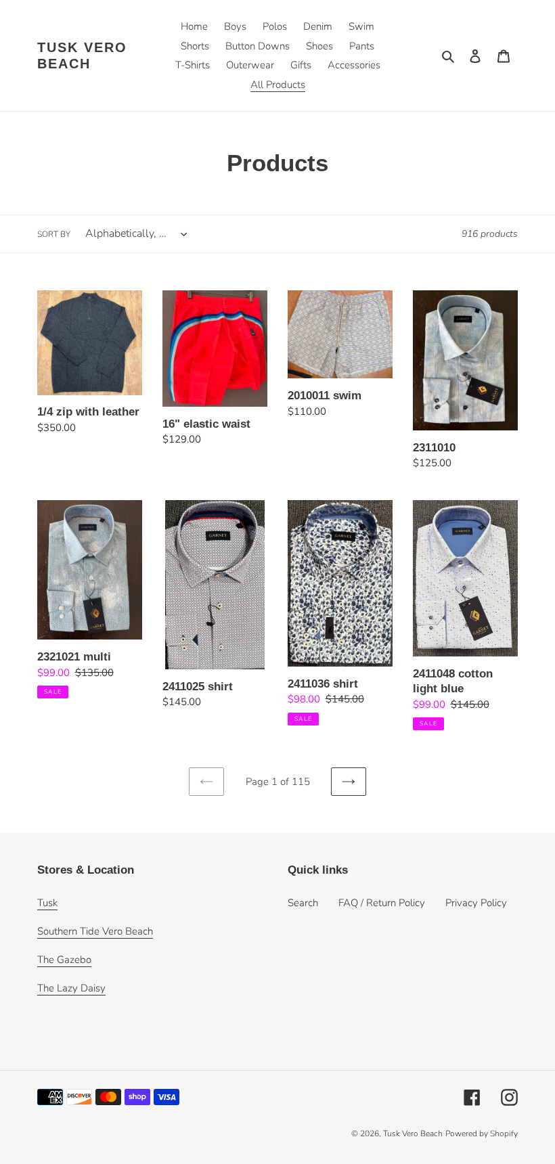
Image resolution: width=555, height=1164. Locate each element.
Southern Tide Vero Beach (95, 931)
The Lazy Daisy (71, 988)
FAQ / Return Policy (381, 903)
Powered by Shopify (481, 1133)
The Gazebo (64, 959)
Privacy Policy (476, 903)
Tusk (47, 903)
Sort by (53, 234)
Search (303, 903)
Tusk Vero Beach (82, 55)
